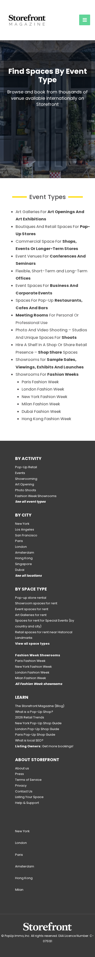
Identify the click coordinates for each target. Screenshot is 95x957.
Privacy (21, 785)
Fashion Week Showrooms (36, 496)
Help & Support (27, 803)
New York (22, 524)
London (21, 547)
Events (20, 473)
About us (22, 768)
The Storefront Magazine (34, 706)
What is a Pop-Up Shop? (34, 712)
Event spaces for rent (31, 609)
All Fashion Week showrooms (38, 684)
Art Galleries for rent (31, 615)
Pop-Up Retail (26, 467)
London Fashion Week (43, 389)
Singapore (23, 564)
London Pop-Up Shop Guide (37, 729)
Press (19, 774)
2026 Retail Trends (29, 717)
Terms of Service (28, 780)
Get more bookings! (44, 746)
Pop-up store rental (30, 598)
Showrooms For (47, 374)
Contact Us (23, 791)
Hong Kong (24, 558)
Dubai (19, 570)
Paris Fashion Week (40, 382)
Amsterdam (24, 552)
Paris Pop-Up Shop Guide (35, 734)
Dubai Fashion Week (41, 411)
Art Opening (24, 484)
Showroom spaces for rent (36, 603)
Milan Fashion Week (41, 404)
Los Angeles (24, 529)
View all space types (32, 643)
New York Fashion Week (44, 396)
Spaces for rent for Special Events (41, 620)
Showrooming (26, 479)
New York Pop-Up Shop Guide (38, 723)
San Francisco (26, 535)
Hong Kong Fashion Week (46, 419)
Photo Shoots (25, 490)
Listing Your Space (29, 797)
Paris (19, 541)
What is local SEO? (29, 740)
